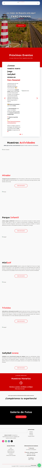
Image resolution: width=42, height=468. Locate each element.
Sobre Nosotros (11, 452)
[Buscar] (37, 3)
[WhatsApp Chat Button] (39, 465)
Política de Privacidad (10, 455)
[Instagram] (3, 441)
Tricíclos (31, 434)
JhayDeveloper (27, 466)
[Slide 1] (20, 134)
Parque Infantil (31, 436)
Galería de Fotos (10, 451)
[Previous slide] (5, 98)
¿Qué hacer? (11, 449)
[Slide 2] (22, 134)
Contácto (11, 454)
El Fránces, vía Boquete (31, 449)
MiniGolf (31, 433)
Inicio (11, 448)
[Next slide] (37, 98)
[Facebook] (9, 441)
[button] (28, 98)
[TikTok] (12, 441)
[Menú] (4, 3)
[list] (21, 98)
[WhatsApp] (6, 441)
